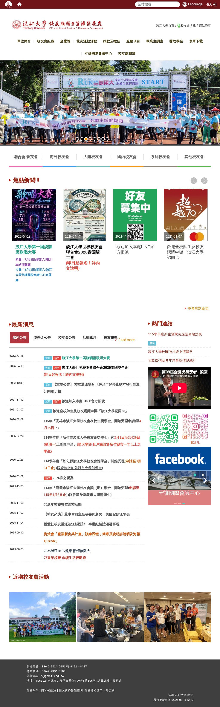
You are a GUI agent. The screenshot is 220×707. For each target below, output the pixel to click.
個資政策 (33, 690)
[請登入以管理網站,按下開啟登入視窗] (8, 4)
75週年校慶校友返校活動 (63, 504)
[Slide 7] (103, 139)
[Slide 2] (81, 139)
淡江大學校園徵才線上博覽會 (170, 352)
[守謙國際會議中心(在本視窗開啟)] (179, 480)
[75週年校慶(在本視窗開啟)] (64, 617)
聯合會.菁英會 (26, 157)
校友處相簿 (126, 53)
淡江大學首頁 (165, 25)
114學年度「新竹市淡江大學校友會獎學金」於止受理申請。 (92, 444)
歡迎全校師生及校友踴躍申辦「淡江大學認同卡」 (185, 252)
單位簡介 (24, 41)
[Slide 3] (86, 139)
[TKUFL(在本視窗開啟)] (179, 458)
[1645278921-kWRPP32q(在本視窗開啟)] (164, 428)
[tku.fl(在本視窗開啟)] (195, 428)
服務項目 (133, 41)
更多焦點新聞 (198, 308)
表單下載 (196, 41)
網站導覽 (205, 25)
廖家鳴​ (117, 680)
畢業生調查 (154, 41)
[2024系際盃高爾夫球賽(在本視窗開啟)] (131, 617)
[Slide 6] (99, 139)
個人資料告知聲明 (71, 690)
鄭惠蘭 (110, 690)
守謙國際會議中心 (98, 53)
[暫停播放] (203, 475)
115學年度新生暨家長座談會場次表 (175, 334)
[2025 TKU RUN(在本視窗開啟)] (110, 102)
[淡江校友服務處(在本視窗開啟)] (57, 26)
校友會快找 (188, 25)
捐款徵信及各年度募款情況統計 (172, 360)
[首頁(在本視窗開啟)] (19, 4)
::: (154, 25)
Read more (126, 340)
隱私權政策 (48, 690)
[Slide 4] (90, 139)
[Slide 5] (94, 139)
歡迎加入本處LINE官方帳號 (83, 401)
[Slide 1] (77, 139)
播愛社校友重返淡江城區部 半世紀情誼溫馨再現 (81, 524)
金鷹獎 (65, 41)
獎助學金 (176, 41)
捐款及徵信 (111, 41)
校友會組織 (45, 41)
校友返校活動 (86, 41)
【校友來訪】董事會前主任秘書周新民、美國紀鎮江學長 (87, 514)
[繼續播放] (195, 475)
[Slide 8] (107, 139)
